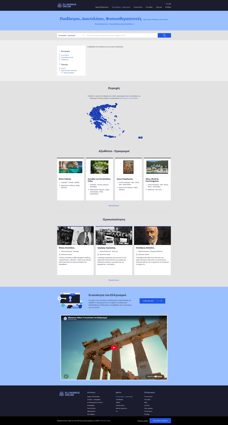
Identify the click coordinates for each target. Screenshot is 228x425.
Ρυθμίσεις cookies (143, 421)
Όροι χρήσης (148, 408)
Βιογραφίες (90, 405)
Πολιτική (115, 251)
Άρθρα (118, 402)
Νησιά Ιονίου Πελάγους (68, 185)
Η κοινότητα (138, 7)
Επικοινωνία (148, 411)
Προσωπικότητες (66, 251)
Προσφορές (119, 399)
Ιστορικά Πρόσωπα (156, 251)
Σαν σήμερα (91, 414)
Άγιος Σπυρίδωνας (125, 179)
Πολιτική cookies (105, 421)
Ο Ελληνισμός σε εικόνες (95, 402)
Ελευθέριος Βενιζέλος (145, 248)
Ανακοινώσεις (120, 405)
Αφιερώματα (91, 411)
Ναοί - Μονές (135, 182)
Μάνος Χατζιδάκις (67, 248)
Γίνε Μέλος (148, 301)
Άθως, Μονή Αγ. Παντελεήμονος (152, 180)
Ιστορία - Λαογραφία (93, 399)
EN (170, 4)
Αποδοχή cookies (160, 421)
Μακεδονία (151, 189)
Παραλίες (77, 182)
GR (167, 4)
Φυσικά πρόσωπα (121, 408)
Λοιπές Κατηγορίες (124, 182)
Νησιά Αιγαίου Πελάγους (97, 189)
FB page (146, 414)
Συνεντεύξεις (91, 408)
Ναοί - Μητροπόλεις (125, 184)
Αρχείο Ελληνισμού (101, 7)
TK (117, 411)
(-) (60, 55)
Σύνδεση (168, 7)
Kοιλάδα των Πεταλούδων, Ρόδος (99, 180)
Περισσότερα (113, 205)
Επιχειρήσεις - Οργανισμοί (121, 7)
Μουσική (76, 251)
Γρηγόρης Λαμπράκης (106, 248)
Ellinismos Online (66, 254)
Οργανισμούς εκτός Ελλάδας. (129, 98)
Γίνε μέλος (149, 7)
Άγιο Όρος (158, 189)
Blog (145, 402)
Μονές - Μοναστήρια (154, 187)
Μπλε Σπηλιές (65, 179)
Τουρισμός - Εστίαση (67, 182)
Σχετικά (159, 7)
